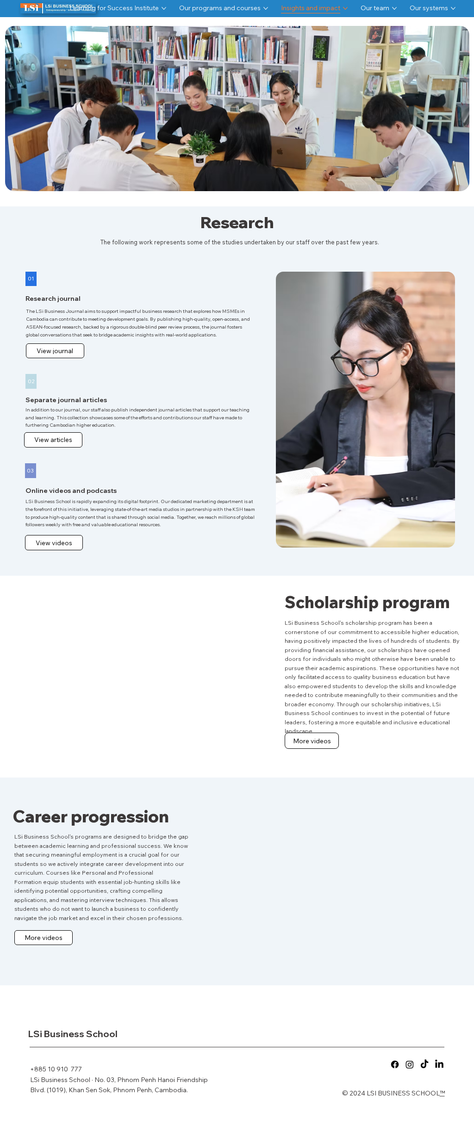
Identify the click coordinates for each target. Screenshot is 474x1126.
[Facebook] (395, 1064)
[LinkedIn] (439, 1064)
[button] (28, 279)
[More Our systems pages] (453, 8)
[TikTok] (424, 1064)
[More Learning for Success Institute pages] (164, 8)
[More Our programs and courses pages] (265, 8)
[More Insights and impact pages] (345, 8)
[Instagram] (410, 1064)
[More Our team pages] (394, 8)
